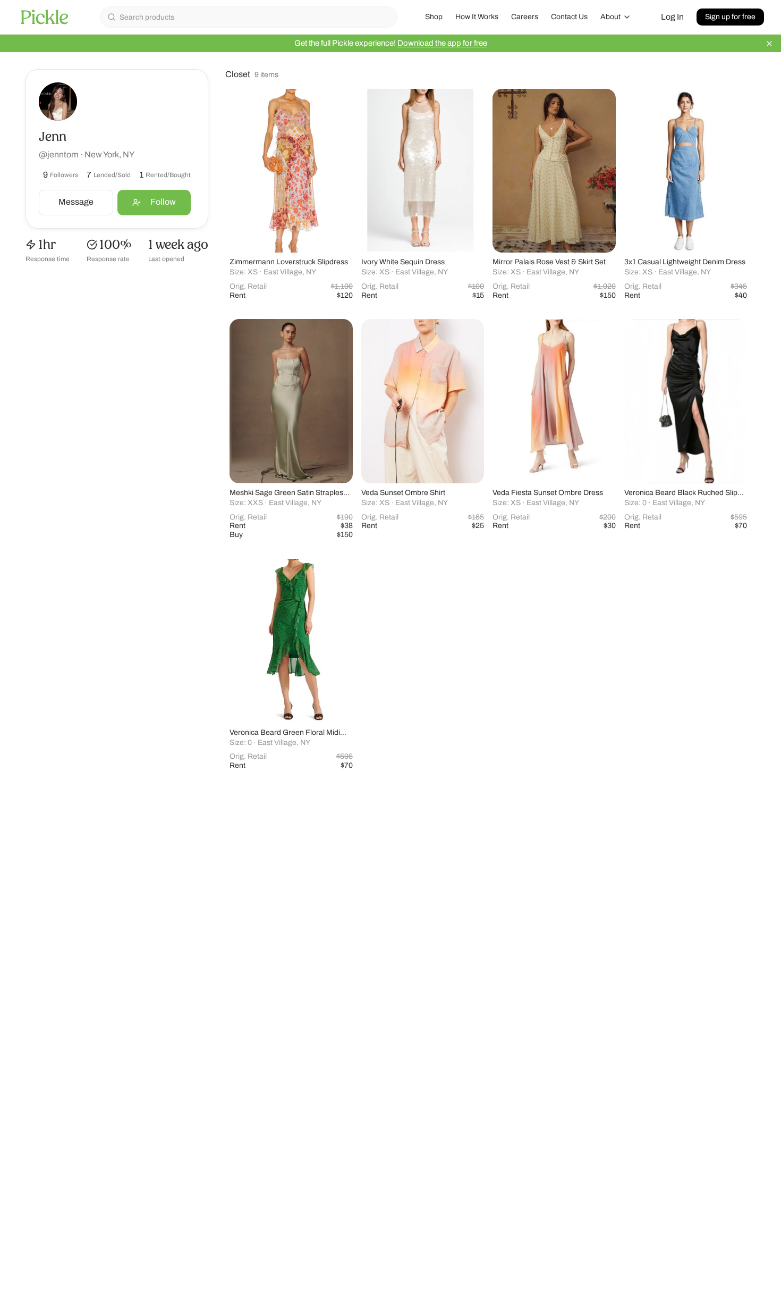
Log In (672, 16)
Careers (524, 17)
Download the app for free (442, 43)
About (610, 17)
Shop (434, 17)
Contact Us (569, 17)
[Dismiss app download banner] (769, 43)
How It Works (476, 17)
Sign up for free (730, 17)
